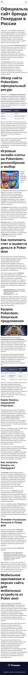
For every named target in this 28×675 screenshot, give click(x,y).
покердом (17, 34)
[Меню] (25, 2)
